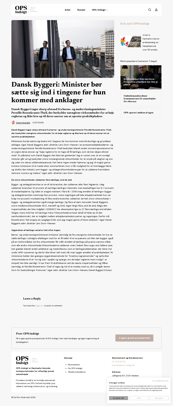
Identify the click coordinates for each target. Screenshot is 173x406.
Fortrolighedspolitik (160, 381)
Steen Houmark (23, 122)
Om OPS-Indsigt (75, 368)
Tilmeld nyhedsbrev (77, 372)
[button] (134, 338)
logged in (39, 305)
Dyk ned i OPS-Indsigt (134, 23)
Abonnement (74, 364)
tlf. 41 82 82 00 (119, 361)
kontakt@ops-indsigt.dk (123, 365)
